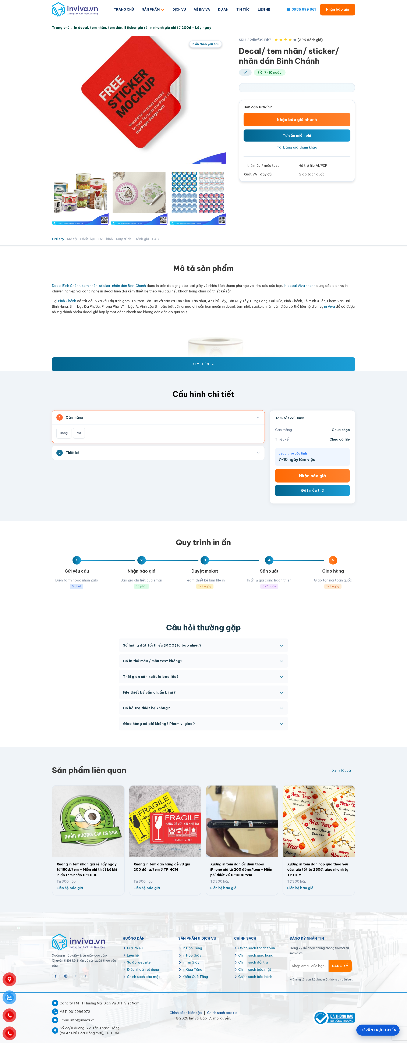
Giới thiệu (135, 948)
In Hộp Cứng (192, 948)
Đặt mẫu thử (312, 490)
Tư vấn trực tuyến (378, 1030)
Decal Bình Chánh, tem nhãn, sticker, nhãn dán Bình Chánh (99, 286)
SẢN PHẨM (151, 9)
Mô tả (72, 239)
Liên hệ (133, 955)
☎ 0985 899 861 (301, 9)
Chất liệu (87, 239)
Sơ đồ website (139, 962)
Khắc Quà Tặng (195, 977)
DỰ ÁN (223, 9)
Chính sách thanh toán (256, 948)
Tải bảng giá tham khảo (297, 147)
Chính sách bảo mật (143, 977)
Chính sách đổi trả (253, 962)
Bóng (64, 433)
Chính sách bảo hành (255, 977)
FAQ (155, 239)
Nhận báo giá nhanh (297, 119)
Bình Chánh (67, 301)
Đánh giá (141, 239)
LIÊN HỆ (264, 9)
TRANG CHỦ (124, 9)
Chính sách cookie (222, 1013)
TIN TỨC (243, 9)
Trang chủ (61, 27)
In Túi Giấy (191, 962)
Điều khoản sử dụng (143, 969)
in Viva (329, 306)
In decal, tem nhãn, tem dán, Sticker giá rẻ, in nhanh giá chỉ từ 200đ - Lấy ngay (142, 27)
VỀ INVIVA (202, 9)
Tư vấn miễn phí (297, 135)
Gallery (58, 239)
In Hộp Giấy (192, 955)
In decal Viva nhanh (299, 286)
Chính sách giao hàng (255, 955)
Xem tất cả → (343, 770)
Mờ (79, 433)
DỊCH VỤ (179, 9)
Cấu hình (105, 239)
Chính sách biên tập (186, 1013)
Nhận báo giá (337, 9)
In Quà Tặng (192, 969)
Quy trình (123, 239)
